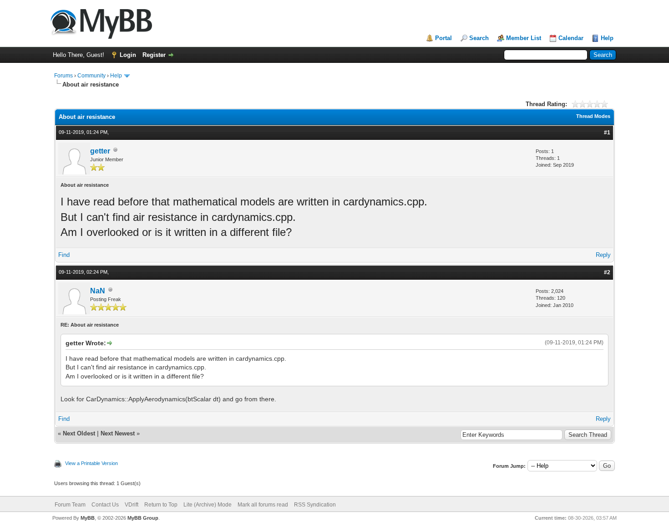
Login (128, 54)
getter (100, 151)
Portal (443, 38)
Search (479, 38)
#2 (607, 272)
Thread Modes (593, 116)
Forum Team (70, 504)
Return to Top (160, 504)
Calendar (570, 38)
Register (154, 54)
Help (607, 38)
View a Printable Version (91, 463)
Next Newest (118, 433)
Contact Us (105, 504)
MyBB (88, 518)
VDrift (131, 504)
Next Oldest (79, 433)
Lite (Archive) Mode (207, 504)
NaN (97, 291)
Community (91, 75)
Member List (523, 38)
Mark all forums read (263, 504)
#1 (607, 132)
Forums (63, 75)
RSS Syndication (315, 504)
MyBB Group (142, 518)
